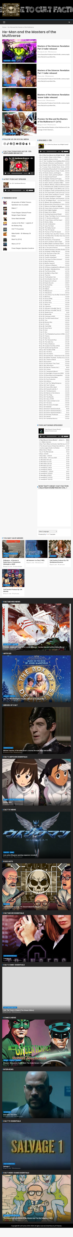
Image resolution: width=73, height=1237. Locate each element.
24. (52, 200)
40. (50, 232)
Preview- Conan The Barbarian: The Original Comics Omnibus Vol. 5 (26, 1063)
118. (47, 385)
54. (50, 259)
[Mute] (29, 173)
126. (49, 401)
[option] (36, 627)
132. (50, 412)
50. (49, 251)
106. (45, 361)
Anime (5, 799)
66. (46, 283)
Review (6, 556)
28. (52, 208)
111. (48, 371)
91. (43, 332)
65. (47, 281)
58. (52, 267)
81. (46, 312)
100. (47, 349)
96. (46, 342)
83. (47, 316)
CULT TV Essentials (18, 229)
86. (45, 322)
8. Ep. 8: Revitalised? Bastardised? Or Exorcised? (52, 169)
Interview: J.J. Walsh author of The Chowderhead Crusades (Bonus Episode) (29, 1115)
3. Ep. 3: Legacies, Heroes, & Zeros (48, 159)
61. (48, 273)
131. (50, 410)
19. (52, 190)
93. (44, 336)
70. (45, 290)
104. (52, 357)
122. (49, 393)
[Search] (69, 22)
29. (48, 210)
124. (46, 397)
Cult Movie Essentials (33, 556)
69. (44, 289)
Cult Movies (13, 553)
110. (45, 369)
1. (52, 440)
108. (46, 365)
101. (45, 351)
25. (50, 202)
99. (48, 347)
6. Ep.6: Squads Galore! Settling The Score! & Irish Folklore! (52, 165)
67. (45, 285)
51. (49, 253)
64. (48, 279)
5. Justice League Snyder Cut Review (49, 448)
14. (52, 180)
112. (51, 373)
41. (52, 233)
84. (49, 318)
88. (45, 326)
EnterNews (49, 1226)
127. (45, 402)
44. (49, 239)
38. (47, 228)
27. (50, 206)
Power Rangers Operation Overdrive (23, 248)
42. (52, 235)
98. (49, 345)
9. (45, 455)
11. (45, 459)
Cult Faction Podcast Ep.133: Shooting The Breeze (20, 907)
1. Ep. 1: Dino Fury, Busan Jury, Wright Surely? (52, 155)
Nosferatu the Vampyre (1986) (13, 1218)
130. (49, 408)
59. (49, 269)
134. (45, 416)
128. (48, 404)
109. (49, 367)
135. (48, 418)
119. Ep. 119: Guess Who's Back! (48, 387)
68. (44, 287)
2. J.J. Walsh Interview (45, 442)
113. (51, 375)
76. (45, 302)
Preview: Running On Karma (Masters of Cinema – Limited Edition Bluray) (27, 647)
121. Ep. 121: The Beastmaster (47, 391)
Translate (52, 534)
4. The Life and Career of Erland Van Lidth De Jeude (52, 446)
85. (43, 320)
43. (46, 237)
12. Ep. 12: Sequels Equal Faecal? (48, 176)
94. (44, 338)
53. (48, 257)
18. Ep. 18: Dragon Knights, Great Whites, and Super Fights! (52, 188)
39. (46, 230)
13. (50, 178)
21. (45, 479)
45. (50, 241)
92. (52, 334)
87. (44, 324)
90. (43, 330)
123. (45, 395)
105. (47, 359)
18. (45, 473)
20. (45, 477)
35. (46, 222)
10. (48, 457)
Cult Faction (62, 564)
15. (51, 182)
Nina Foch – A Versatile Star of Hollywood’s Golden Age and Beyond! (26, 750)
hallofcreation (17, 960)
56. (47, 263)
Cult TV (6, 852)
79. (50, 308)
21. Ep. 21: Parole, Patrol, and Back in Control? (51, 194)
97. (47, 344)
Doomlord (6, 1010)
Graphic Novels (14, 1060)
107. (49, 363)
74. (45, 298)
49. (52, 249)
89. (45, 328)
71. (45, 292)
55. (46, 261)
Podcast (53, 556)
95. (48, 340)
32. (52, 216)
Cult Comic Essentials (16, 1007)
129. (45, 406)
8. (43, 453)
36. (47, 224)
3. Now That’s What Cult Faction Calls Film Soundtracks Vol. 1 (52, 444)
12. (45, 461)
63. (47, 277)
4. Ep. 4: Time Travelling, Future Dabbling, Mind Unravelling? (52, 161)
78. (45, 306)
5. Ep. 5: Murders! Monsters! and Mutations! (51, 163)
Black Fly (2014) (17, 239)
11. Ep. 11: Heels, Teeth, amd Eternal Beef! (50, 175)
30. (47, 212)
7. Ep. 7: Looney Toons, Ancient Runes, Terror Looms (52, 167)
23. (52, 198)
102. (46, 353)
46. (51, 243)
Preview (12, 133)
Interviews (7, 1112)
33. (49, 218)
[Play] (5, 173)
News (13, 60)
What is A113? (16, 244)
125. (46, 399)
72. (52, 294)
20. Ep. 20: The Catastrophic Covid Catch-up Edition (52, 192)
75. (45, 300)
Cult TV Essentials (9, 1163)
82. (45, 314)
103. (52, 355)
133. (48, 414)
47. (52, 245)
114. (48, 377)
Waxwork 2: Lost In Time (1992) (13, 958)
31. (50, 214)
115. (47, 379)
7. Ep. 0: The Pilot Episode (46, 452)
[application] (19, 165)
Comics (6, 133)
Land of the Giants (9, 1166)
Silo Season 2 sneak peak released (15, 855)
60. (47, 271)
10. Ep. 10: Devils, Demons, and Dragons (50, 173)
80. (50, 310)
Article (6, 553)
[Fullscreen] (32, 173)
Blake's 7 (14, 208)
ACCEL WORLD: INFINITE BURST (13, 802)
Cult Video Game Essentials (11, 1215)
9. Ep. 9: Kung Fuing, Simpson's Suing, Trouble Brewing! (52, 171)
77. (44, 304)
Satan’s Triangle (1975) (11, 699)
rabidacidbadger (18, 566)
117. (50, 383)
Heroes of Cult (14, 747)
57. (48, 265)
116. (45, 381)
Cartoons (7, 60)
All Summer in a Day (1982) (35, 560)
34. (50, 220)
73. (44, 296)
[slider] (31, 190)
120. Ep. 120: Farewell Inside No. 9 (48, 389)
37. (46, 226)
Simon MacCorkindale (18, 218)
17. (52, 186)
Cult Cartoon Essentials (16, 799)
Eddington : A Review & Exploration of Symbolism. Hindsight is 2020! (12, 562)
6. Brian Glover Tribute (45, 450)
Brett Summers (53, 52)
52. (47, 255)
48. (48, 247)
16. (52, 184)
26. (52, 204)
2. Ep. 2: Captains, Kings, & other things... (50, 157)
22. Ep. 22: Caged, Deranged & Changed (50, 196)
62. (44, 275)
